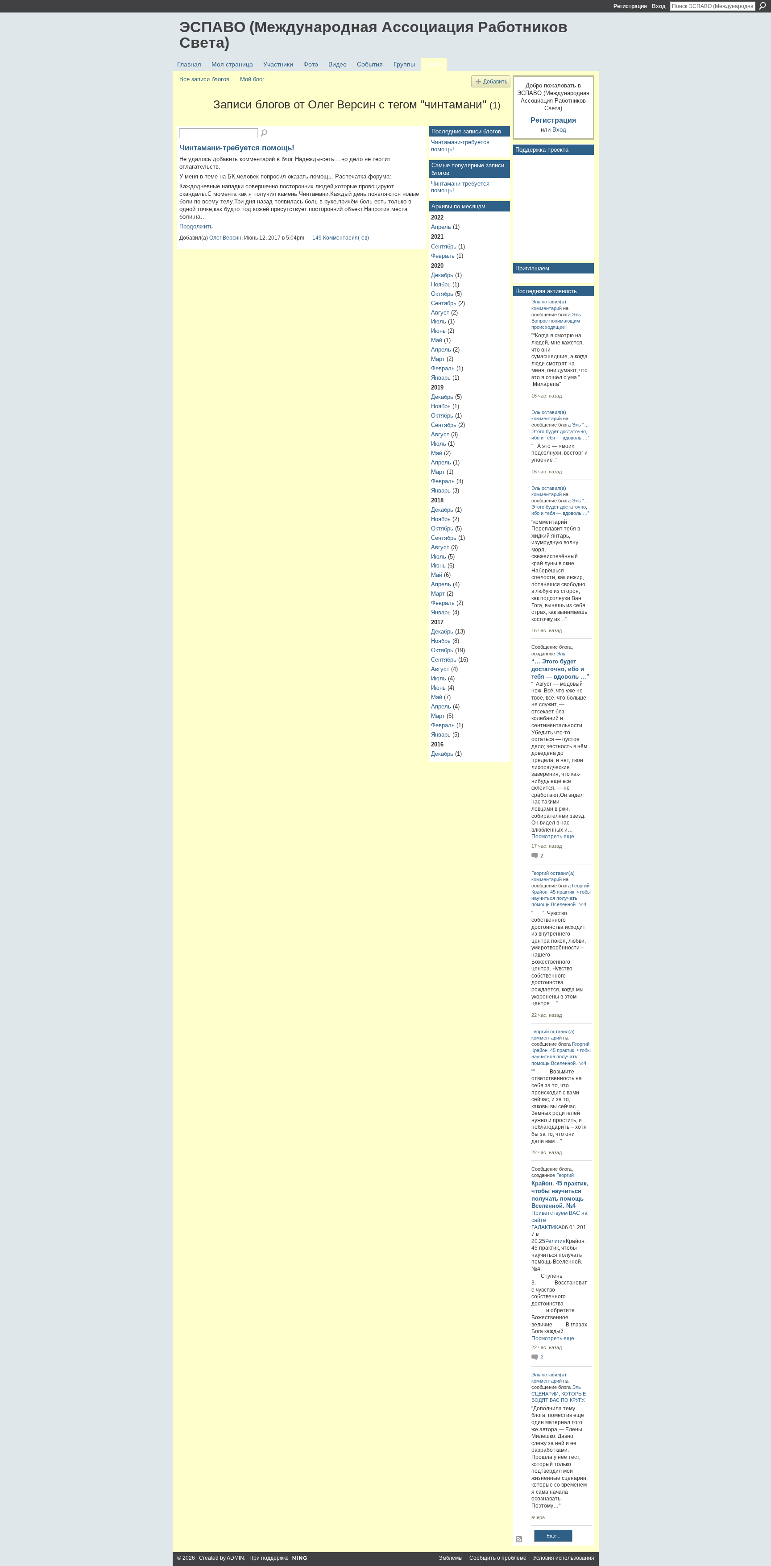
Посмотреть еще (552, 836)
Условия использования (563, 1558)
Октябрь (442, 293)
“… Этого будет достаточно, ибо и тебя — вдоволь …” (560, 431)
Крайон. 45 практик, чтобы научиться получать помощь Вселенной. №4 (561, 898)
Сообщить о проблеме (497, 1558)
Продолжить (196, 226)
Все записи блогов (204, 79)
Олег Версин (225, 238)
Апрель (441, 227)
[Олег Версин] (193, 120)
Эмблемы (451, 1558)
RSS (519, 1540)
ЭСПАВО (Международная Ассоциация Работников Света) (373, 34)
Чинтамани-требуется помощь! (236, 147)
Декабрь (442, 275)
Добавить (495, 81)
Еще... (553, 1535)
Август (440, 312)
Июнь (438, 330)
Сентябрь (443, 246)
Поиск (762, 6)
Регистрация (630, 6)
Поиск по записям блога (265, 133)
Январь (441, 377)
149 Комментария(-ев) (340, 238)
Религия (555, 1241)
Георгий (540, 873)
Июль (438, 321)
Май (436, 340)
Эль (535, 301)
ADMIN (235, 1558)
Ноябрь (441, 284)
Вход (659, 6)
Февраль (443, 256)
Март (438, 359)
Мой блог (252, 79)
